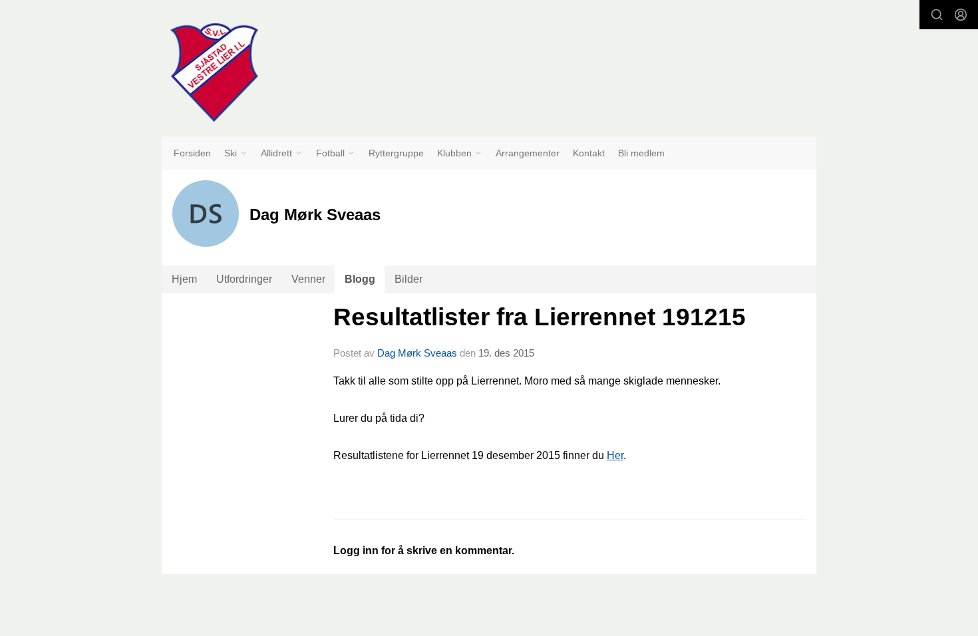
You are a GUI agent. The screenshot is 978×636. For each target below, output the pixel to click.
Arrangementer (528, 153)
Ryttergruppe (396, 153)
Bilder (408, 279)
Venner (308, 279)
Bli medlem (641, 153)
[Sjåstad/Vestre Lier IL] (214, 72)
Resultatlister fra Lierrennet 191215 (539, 317)
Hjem (184, 279)
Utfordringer (244, 279)
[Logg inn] (961, 15)
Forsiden (192, 153)
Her (615, 455)
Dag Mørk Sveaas (417, 353)
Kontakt (589, 153)
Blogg (360, 279)
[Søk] (937, 15)
